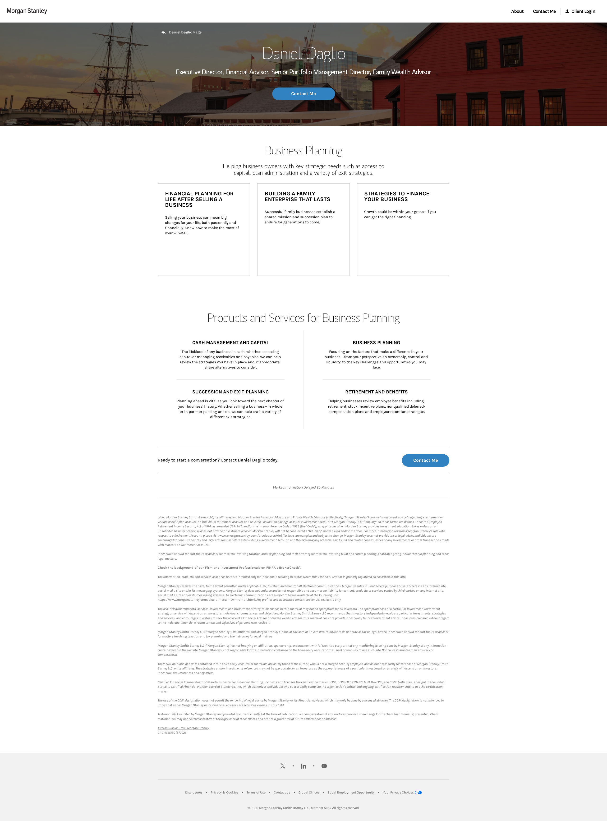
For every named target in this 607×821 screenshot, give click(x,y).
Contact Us (282, 792)
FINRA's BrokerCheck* (283, 568)
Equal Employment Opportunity (351, 792)
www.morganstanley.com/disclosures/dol (250, 536)
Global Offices (309, 792)
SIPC (327, 808)
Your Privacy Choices (398, 792)
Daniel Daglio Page (185, 32)
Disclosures (193, 792)
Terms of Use (256, 792)
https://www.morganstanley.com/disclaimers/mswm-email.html (206, 600)
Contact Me (303, 93)
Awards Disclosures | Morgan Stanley (183, 728)
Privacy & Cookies (224, 792)
